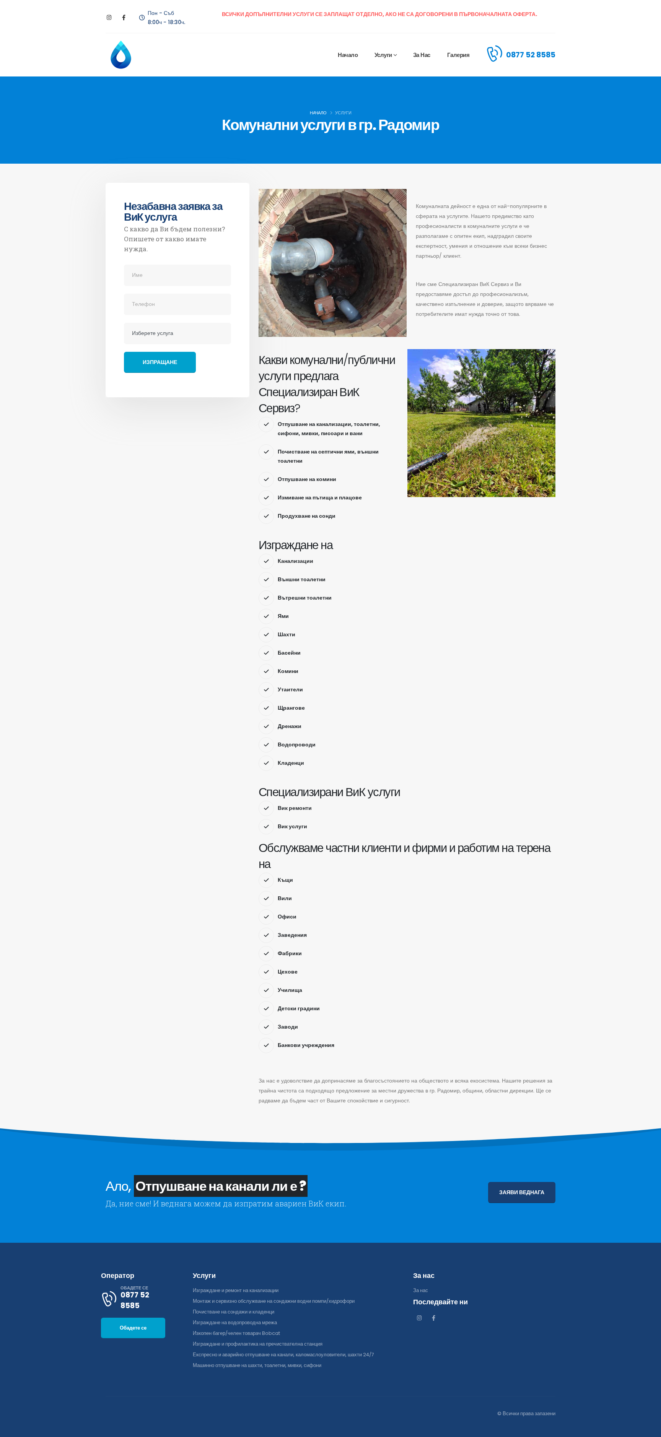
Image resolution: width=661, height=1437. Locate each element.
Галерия (458, 55)
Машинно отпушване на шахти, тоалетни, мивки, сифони (257, 1365)
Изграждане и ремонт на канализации (235, 1290)
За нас (421, 55)
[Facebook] (123, 17)
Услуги (383, 55)
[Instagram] (109, 17)
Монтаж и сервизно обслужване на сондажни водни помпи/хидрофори (274, 1301)
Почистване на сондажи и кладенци (233, 1312)
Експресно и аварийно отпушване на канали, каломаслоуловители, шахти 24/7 (283, 1354)
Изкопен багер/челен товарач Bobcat (236, 1333)
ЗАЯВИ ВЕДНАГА (521, 1192)
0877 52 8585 (530, 54)
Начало (348, 55)
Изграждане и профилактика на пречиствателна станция (257, 1344)
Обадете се (133, 1328)
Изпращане (160, 362)
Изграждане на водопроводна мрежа (235, 1322)
